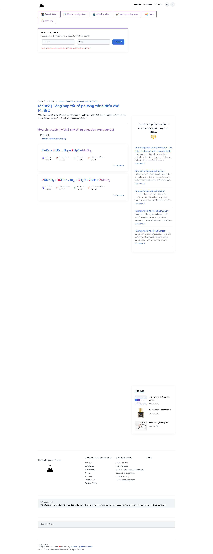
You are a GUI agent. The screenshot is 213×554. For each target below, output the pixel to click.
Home (40, 101)
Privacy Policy (91, 483)
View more (119, 166)
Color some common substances (130, 469)
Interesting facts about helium (149, 170)
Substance (148, 4)
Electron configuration (125, 473)
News (87, 473)
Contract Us (90, 479)
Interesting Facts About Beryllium (151, 210)
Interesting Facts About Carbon (150, 230)
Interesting (159, 4)
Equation (137, 4)
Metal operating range (125, 479)
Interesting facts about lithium (149, 190)
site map (88, 476)
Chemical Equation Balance (81, 547)
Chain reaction (122, 462)
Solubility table (122, 476)
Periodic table (122, 466)
